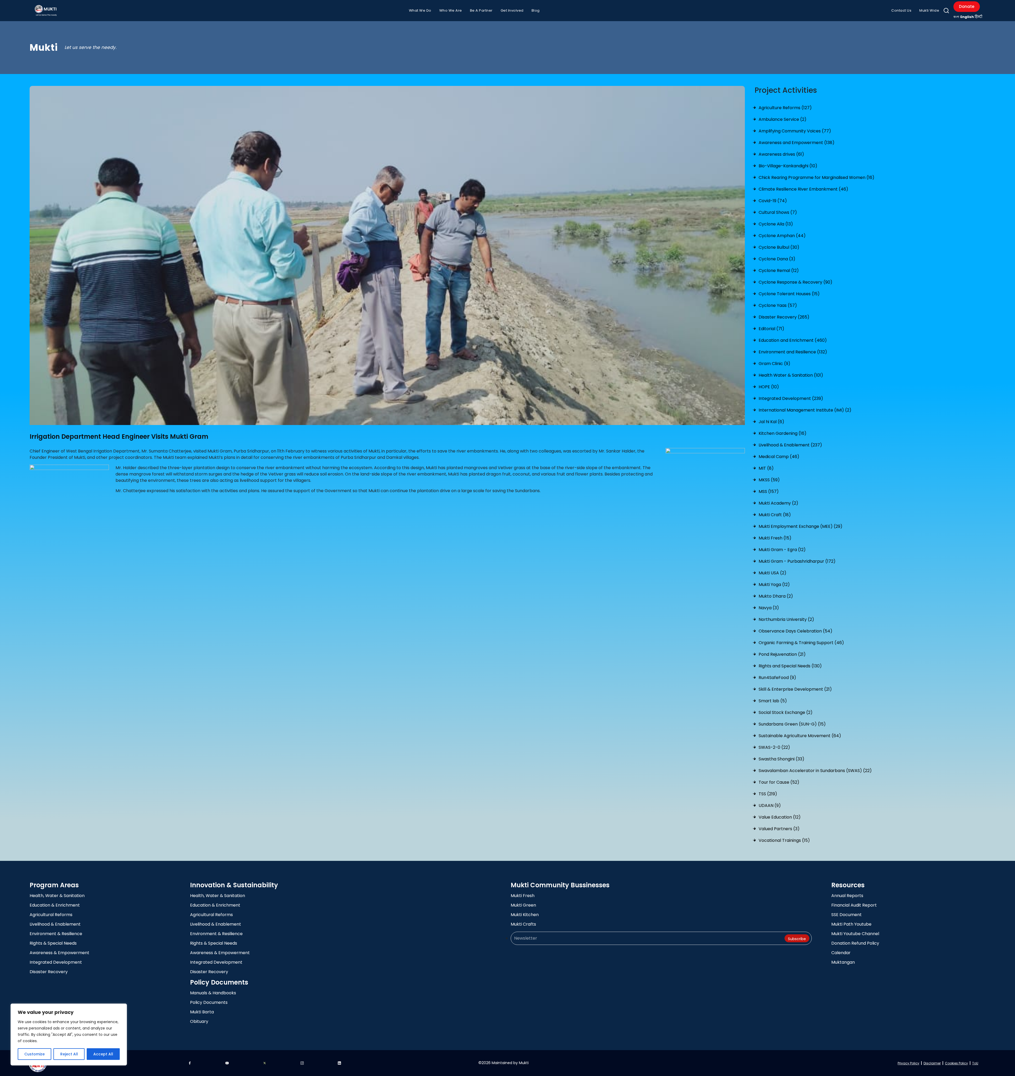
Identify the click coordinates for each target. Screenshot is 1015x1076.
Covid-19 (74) (773, 201)
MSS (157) (769, 491)
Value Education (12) (780, 817)
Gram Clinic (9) (774, 364)
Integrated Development (56, 962)
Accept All (103, 1054)
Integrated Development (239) (791, 398)
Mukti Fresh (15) (775, 538)
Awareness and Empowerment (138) (796, 143)
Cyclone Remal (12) (779, 270)
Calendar (841, 953)
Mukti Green (523, 905)
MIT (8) (766, 468)
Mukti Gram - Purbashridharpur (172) (797, 561)
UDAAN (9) (770, 805)
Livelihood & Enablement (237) (790, 445)
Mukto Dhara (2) (776, 596)
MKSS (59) (769, 480)
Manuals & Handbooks (213, 993)
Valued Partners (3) (779, 829)
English (967, 16)
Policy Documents (209, 1002)
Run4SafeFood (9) (777, 678)
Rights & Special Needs (53, 943)
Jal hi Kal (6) (771, 422)
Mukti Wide (929, 10)
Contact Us (901, 10)
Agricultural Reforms (51, 915)
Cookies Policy (956, 1063)
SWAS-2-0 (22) (774, 747)
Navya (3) (769, 608)
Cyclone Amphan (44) (782, 236)
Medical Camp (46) (779, 457)
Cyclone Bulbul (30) (779, 247)
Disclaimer (932, 1063)
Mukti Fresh (522, 896)
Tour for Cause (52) (779, 782)
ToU (975, 1063)
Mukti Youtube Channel (855, 934)
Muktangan (843, 962)
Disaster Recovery (49, 972)
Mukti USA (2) (772, 573)
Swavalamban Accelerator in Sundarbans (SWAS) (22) (815, 771)
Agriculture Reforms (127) (785, 108)
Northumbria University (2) (786, 619)
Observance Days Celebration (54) (795, 631)
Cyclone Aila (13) (776, 224)
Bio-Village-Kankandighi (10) (788, 166)
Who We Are (450, 10)
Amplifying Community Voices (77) (795, 131)
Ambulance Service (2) (782, 119)
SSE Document (846, 915)
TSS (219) (768, 794)
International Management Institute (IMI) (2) (805, 410)
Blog (536, 10)
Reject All (69, 1054)
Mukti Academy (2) (778, 503)
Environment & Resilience (56, 934)
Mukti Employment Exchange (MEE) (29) (800, 526)
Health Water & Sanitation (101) (791, 375)
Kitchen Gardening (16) (782, 433)
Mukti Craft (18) (775, 515)
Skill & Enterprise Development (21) (795, 689)
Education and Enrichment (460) (793, 340)
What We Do (420, 10)
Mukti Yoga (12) (774, 584)
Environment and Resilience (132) (793, 352)
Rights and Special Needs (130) (790, 666)
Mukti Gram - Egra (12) (782, 550)
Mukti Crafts (523, 924)
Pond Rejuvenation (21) (782, 654)
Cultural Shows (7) (778, 212)
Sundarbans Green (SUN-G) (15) (792, 724)
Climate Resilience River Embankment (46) (803, 189)
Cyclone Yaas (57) (778, 305)
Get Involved (512, 10)
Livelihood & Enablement (55, 924)
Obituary (199, 1021)
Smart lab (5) (773, 701)
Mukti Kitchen (525, 915)
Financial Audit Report (854, 905)
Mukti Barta (202, 1012)
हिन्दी (978, 16)
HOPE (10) (769, 387)
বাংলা (956, 16)
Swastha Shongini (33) (781, 759)
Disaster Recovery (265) (784, 317)
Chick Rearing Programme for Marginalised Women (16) (816, 177)
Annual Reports (847, 896)
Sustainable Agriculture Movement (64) (800, 736)
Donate (966, 6)
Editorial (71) (771, 329)
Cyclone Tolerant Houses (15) (789, 294)
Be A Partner (481, 10)
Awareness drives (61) (781, 154)
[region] (69, 1034)
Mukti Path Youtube (851, 924)
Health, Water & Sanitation (57, 896)
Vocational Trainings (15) (784, 840)
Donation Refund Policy (855, 943)
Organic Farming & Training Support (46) (801, 643)
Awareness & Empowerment (59, 953)
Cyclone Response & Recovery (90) (795, 282)
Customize (34, 1054)
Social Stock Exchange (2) (786, 712)
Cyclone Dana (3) (777, 259)
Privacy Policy (908, 1063)
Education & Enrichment (55, 905)
